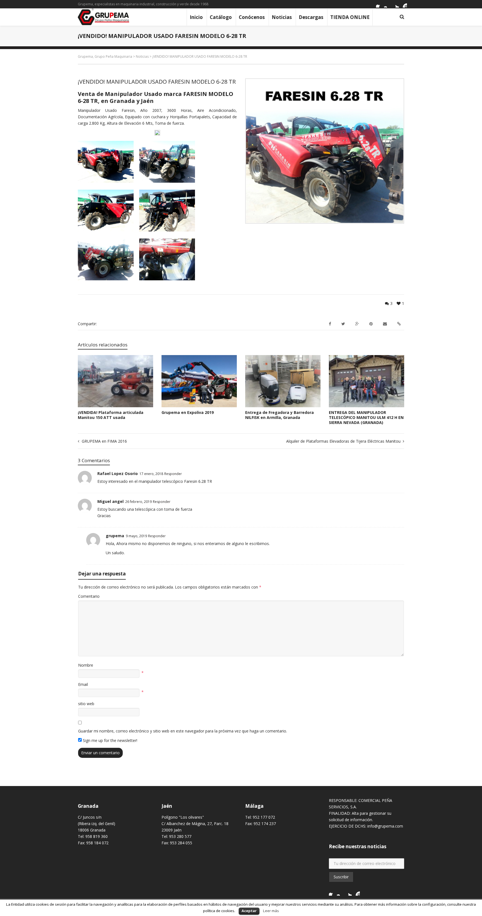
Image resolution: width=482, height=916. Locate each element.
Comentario (89, 596)
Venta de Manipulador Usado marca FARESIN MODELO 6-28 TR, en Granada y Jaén (155, 97)
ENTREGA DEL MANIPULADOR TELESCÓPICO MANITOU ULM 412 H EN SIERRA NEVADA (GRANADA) (366, 417)
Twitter (395, 4)
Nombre (85, 665)
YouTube (403, 4)
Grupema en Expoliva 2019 (188, 412)
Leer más (271, 910)
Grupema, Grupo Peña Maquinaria (105, 56)
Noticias (142, 56)
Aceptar (249, 910)
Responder (173, 473)
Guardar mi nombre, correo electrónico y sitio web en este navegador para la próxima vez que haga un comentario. (182, 731)
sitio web (86, 703)
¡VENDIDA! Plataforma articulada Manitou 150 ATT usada (110, 415)
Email (83, 684)
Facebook (379, 4)
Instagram (387, 4)
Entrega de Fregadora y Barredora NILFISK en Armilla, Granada (279, 415)
